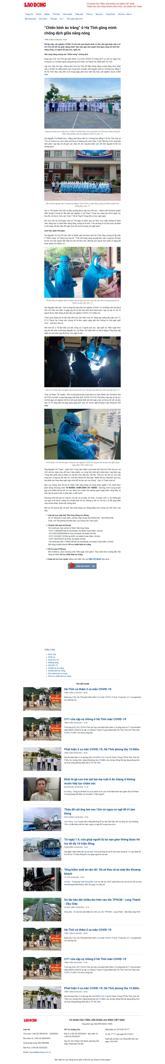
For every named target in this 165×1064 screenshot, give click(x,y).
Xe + (62, 19)
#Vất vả (51, 657)
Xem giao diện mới (74, 19)
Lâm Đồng (68, 821)
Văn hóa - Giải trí (125, 14)
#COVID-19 (53, 665)
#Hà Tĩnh (52, 654)
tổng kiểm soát (91, 882)
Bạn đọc (99, 14)
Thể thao (56, 14)
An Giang (67, 791)
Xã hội (38, 14)
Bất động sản (30, 19)
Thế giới (53, 19)
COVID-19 (109, 697)
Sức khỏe (43, 19)
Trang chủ (29, 14)
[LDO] (42, 699)
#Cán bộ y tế (53, 660)
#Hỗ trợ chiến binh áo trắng (59, 676)
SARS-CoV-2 (100, 757)
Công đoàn (110, 14)
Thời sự (89, 14)
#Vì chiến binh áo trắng (57, 673)
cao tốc (101, 912)
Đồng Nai (68, 912)
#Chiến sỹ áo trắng (56, 668)
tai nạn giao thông (91, 852)
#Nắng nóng (53, 662)
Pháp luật (79, 14)
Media (46, 14)
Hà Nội (67, 882)
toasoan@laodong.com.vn (40, 1052)
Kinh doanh (67, 14)
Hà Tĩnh (47, 47)
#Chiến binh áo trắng (56, 671)
